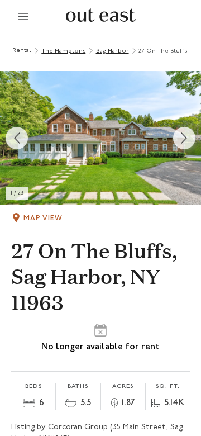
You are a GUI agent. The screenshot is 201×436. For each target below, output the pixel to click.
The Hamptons (63, 51)
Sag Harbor (112, 51)
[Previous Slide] (17, 138)
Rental (21, 51)
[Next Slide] (184, 138)
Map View (43, 218)
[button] (100, 138)
